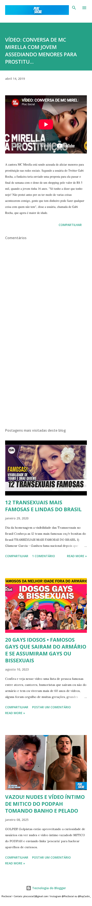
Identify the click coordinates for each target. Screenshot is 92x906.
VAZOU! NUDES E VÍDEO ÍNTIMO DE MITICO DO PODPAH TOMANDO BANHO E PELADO (45, 803)
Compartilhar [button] (70, 225)
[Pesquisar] (74, 7)
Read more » (77, 556)
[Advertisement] (46, 384)
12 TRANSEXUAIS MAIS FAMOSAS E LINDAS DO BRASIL (43, 506)
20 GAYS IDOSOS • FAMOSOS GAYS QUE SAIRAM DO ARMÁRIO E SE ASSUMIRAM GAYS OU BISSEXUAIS (45, 650)
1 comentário (43, 556)
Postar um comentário (51, 707)
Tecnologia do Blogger (48, 888)
